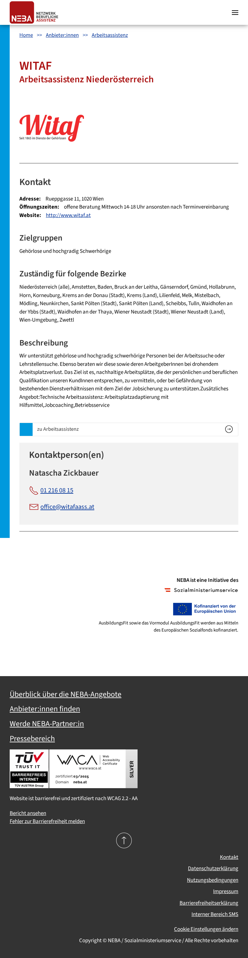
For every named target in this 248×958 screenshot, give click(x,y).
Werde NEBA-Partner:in (47, 723)
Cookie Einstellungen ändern (206, 929)
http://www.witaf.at (68, 215)
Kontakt (229, 857)
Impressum (225, 891)
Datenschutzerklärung (213, 868)
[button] (235, 12)
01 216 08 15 (56, 490)
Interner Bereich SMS (214, 914)
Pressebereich (32, 738)
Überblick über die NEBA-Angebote (65, 694)
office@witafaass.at (67, 506)
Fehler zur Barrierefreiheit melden (47, 821)
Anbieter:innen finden (45, 709)
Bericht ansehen (28, 813)
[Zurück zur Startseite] (35, 12)
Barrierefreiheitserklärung (209, 903)
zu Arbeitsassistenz (58, 429)
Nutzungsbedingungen (212, 880)
